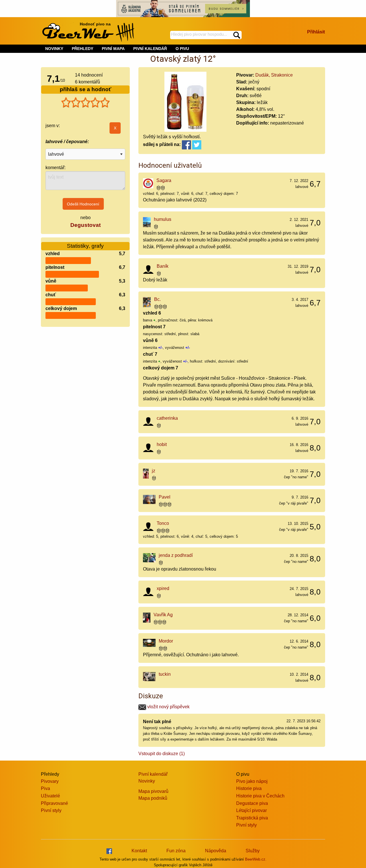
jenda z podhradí (176, 555)
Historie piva (249, 788)
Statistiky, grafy (85, 246)
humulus (162, 219)
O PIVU (182, 48)
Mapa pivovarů (153, 791)
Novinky (146, 781)
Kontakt (139, 850)
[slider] (85, 102)
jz (153, 470)
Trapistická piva (252, 817)
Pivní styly (51, 810)
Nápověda (215, 850)
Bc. (157, 299)
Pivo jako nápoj (252, 781)
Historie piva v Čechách (260, 795)
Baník (162, 266)
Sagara (163, 180)
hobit (162, 444)
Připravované (54, 803)
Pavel (164, 497)
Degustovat (85, 225)
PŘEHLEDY (82, 48)
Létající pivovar (251, 810)
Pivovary (50, 781)
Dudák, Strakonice (274, 75)
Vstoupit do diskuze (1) (161, 753)
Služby (253, 850)
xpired (163, 588)
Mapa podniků (152, 798)
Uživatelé (50, 795)
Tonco (163, 523)
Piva (45, 788)
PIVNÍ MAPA (113, 48)
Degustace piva (252, 803)
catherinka (167, 418)
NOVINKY (54, 48)
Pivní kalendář (153, 774)
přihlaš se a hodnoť (85, 89)
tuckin (165, 674)
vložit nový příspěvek (168, 706)
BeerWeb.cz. (255, 859)
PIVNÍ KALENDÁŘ (150, 48)
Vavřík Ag (163, 614)
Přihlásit (316, 31)
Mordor (166, 641)
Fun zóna (176, 850)
